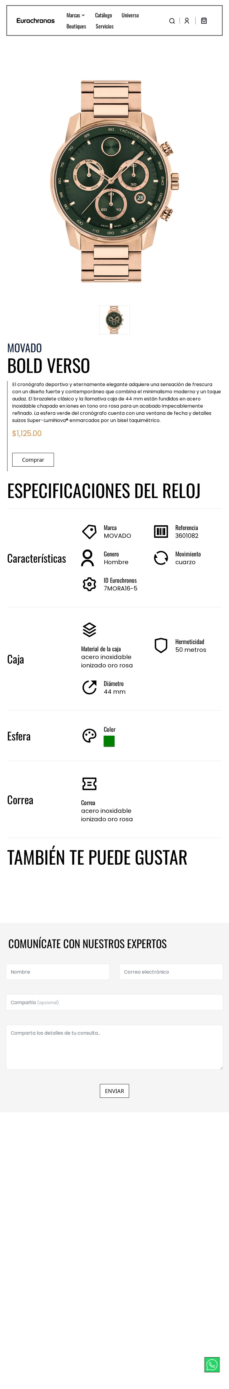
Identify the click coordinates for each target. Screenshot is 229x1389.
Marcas (73, 15)
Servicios (105, 26)
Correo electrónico (146, 971)
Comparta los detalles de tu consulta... (55, 1033)
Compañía (35, 1002)
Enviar (114, 1090)
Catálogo (103, 15)
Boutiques (76, 26)
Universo (130, 15)
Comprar (33, 459)
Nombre (20, 971)
